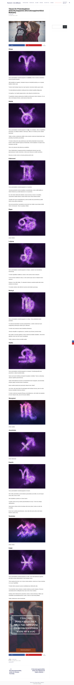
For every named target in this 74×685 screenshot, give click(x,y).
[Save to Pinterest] (73, 343)
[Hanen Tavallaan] (14, 2)
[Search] (65, 26)
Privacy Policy (37, 682)
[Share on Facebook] (73, 341)
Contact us (42, 682)
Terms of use (32, 682)
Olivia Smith (11, 14)
